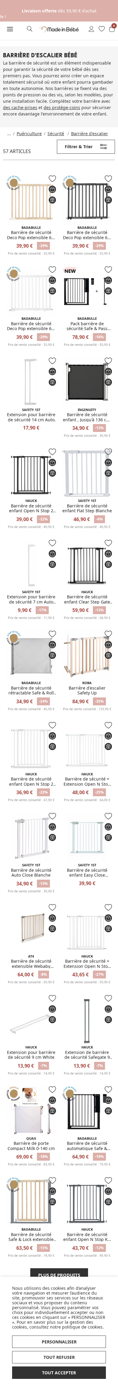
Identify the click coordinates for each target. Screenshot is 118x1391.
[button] (10, 29)
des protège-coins (62, 107)
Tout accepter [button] (59, 1373)
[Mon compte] (91, 29)
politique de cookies (82, 1327)
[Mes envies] (102, 29)
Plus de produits (59, 1275)
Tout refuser (59, 1357)
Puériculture (29, 133)
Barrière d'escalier (89, 133)
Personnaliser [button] (59, 1342)
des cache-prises (20, 107)
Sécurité (56, 133)
